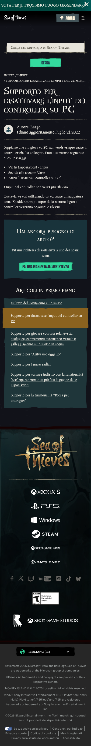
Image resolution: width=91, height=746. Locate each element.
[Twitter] (21, 578)
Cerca (45, 63)
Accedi (70, 18)
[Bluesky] (78, 578)
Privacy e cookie (16, 733)
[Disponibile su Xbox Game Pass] (45, 549)
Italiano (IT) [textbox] (39, 652)
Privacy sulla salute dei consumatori (35, 738)
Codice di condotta (43, 733)
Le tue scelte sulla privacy (31, 729)
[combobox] (45, 47)
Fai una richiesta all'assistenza (45, 267)
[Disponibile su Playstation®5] (45, 506)
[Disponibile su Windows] (45, 520)
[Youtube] (45, 578)
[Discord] (59, 578)
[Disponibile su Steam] (45, 535)
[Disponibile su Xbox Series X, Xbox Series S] (45, 492)
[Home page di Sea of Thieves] (29, 18)
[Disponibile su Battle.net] (45, 563)
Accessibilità (71, 738)
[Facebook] (12, 578)
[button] (45, 651)
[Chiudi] (86, 4)
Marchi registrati (71, 733)
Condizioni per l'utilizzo (67, 729)
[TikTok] (69, 578)
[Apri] (83, 18)
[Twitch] (31, 578)
